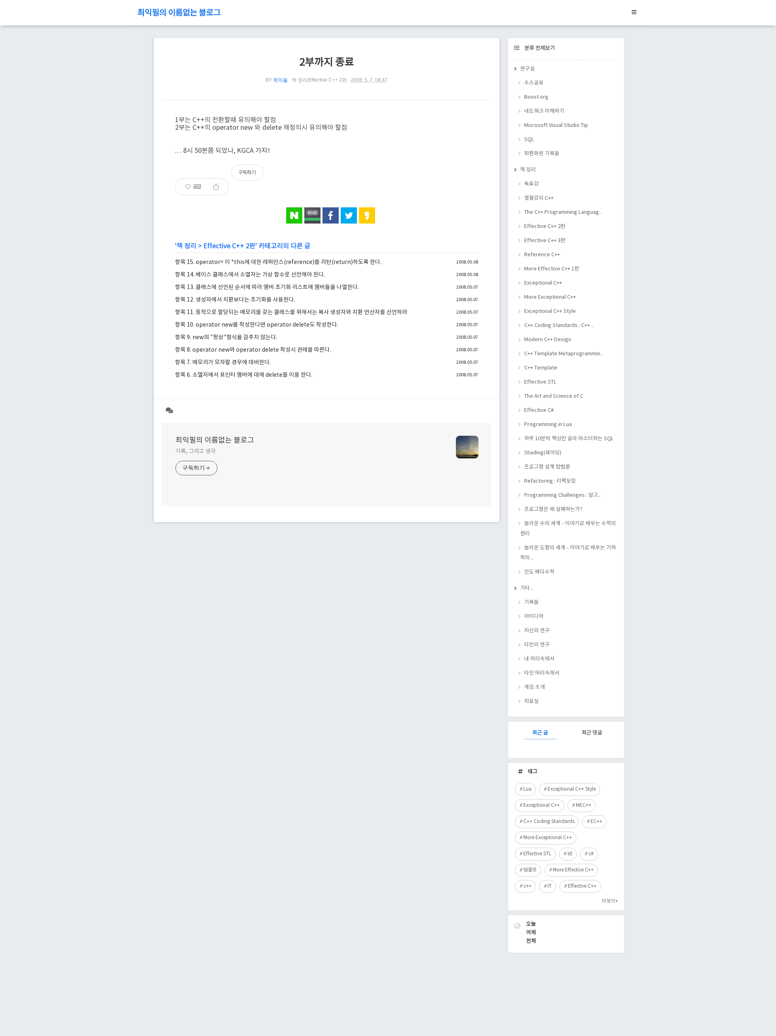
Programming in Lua (548, 425)
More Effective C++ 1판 (551, 269)
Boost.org (536, 97)
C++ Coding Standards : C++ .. (559, 326)
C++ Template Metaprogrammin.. (563, 354)
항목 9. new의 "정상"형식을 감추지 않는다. (226, 337)
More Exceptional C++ (550, 297)
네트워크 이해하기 (544, 111)
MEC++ (583, 805)
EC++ (596, 821)
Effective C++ (582, 886)
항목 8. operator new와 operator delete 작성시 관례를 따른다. (253, 350)
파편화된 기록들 (541, 154)
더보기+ (610, 901)
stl (569, 854)
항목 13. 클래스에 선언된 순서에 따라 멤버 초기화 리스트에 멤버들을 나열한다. (267, 287)
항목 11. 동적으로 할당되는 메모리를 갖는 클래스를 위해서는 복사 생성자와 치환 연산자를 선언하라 (291, 312)
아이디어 (534, 617)
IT (550, 886)
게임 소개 (534, 687)
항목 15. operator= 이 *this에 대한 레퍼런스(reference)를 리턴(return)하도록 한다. (278, 262)
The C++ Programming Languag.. (562, 212)
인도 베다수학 (539, 572)
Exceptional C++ (543, 283)
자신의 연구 (537, 631)
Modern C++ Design (547, 340)
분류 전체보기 (539, 48)
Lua (527, 789)
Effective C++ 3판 (544, 241)
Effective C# (539, 410)
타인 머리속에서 (541, 673)
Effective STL (540, 382)
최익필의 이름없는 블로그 (179, 13)
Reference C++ (542, 255)
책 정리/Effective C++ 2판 (319, 80)
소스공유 (534, 83)
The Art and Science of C (553, 396)
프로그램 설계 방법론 (547, 467)
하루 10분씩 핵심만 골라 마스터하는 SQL (569, 439)
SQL (529, 140)
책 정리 (186, 246)
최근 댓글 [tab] (592, 733)
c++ (527, 886)
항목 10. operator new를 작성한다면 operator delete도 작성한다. (256, 325)
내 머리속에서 (539, 659)
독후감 (531, 184)
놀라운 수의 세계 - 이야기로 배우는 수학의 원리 (568, 529)
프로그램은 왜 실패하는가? (553, 509)
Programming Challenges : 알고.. (562, 495)
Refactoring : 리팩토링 (550, 481)
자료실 (531, 701)
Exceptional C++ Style (550, 311)
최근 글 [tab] (540, 733)
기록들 (531, 602)
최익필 (280, 80)
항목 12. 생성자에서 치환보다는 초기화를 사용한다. (235, 300)
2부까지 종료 (326, 62)
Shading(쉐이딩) (542, 453)
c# (591, 854)
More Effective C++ (573, 870)
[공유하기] (216, 187)
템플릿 (530, 870)
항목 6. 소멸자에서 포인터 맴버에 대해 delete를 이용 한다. (243, 375)
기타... (527, 588)
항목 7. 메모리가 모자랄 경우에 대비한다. (223, 362)
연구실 (527, 69)
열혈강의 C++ (539, 198)
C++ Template (540, 368)
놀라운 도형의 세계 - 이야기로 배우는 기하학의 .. (568, 553)
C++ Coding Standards (548, 821)
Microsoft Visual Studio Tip (556, 125)
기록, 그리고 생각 (195, 451)
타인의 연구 (537, 645)
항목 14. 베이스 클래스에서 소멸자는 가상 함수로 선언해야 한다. (250, 275)
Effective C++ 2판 (229, 246)
